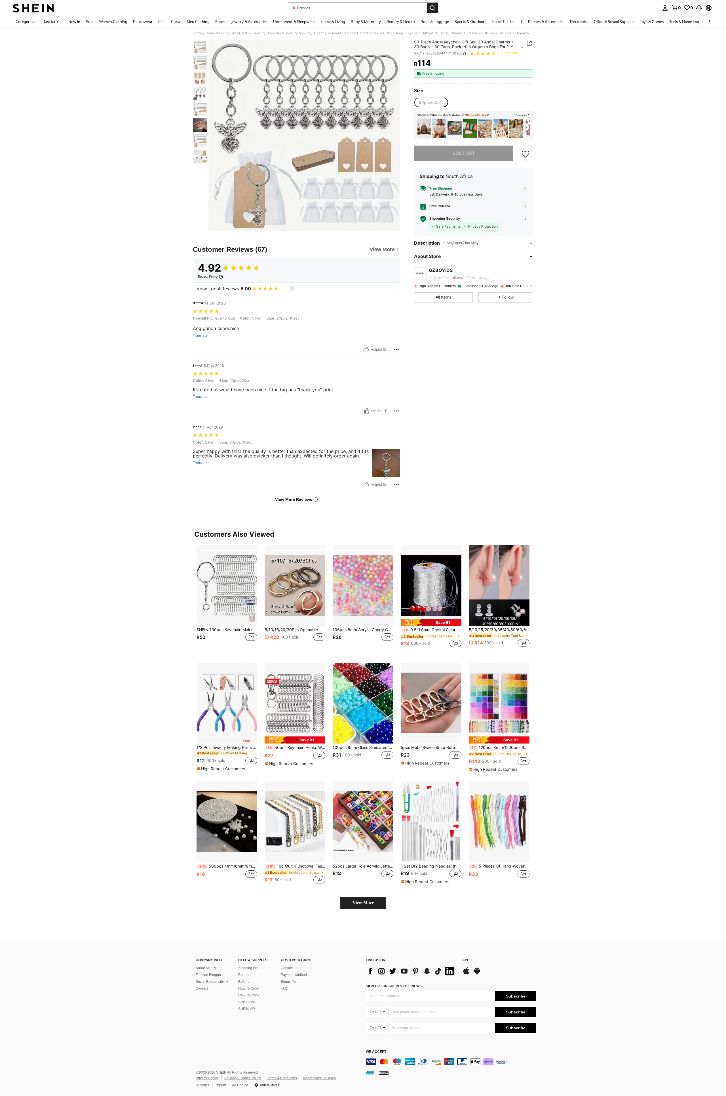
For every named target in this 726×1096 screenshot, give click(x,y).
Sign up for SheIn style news (394, 986)
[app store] (466, 974)
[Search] (432, 8)
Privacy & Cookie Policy (242, 1078)
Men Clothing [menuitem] (198, 21)
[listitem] (424, 128)
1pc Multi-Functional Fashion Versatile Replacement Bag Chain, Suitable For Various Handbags (295, 866)
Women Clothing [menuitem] (113, 21)
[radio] (431, 102)
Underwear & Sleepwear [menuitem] (294, 21)
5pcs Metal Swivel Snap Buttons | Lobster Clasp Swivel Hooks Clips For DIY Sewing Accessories (431, 747)
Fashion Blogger (208, 975)
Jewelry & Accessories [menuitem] (249, 21)
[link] (676, 7)
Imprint (221, 1085)
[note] (431, 622)
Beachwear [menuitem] (143, 21)
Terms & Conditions (282, 1078)
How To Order (248, 988)
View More (363, 902)
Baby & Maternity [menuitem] (366, 21)
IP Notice (203, 1085)
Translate (200, 335)
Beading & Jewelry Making (289, 33)
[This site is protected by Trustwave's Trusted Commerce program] (370, 1073)
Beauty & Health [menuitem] (401, 21)
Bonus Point (290, 982)
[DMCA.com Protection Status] (384, 1073)
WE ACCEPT (376, 1052)
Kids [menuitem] (161, 21)
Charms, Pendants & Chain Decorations (345, 33)
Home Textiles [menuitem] (503, 21)
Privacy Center (207, 1078)
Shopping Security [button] (444, 219)
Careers (202, 988)
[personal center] (665, 8)
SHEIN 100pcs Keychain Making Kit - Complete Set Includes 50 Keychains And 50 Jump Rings (227, 629)
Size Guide (246, 1002)
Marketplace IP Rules (319, 1078)
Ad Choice (240, 1085)
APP (465, 960)
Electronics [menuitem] (579, 21)
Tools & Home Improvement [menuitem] (692, 21)
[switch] (290, 288)
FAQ (284, 988)
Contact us (289, 968)
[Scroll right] (710, 21)
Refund (244, 982)
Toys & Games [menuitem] (652, 21)
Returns (244, 975)
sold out (464, 153)
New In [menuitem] (74, 21)
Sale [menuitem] (89, 21)
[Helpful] (366, 349)
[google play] (477, 974)
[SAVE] (525, 153)
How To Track (248, 995)
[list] (411, 971)
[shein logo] (33, 8)
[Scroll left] (703, 21)
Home (197, 33)
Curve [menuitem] (176, 21)
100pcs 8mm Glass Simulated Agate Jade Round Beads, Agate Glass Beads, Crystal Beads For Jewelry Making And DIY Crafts (363, 747)
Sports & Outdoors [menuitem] (470, 21)
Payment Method (294, 975)
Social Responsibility (212, 982)
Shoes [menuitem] (220, 21)
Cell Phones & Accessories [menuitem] (542, 21)
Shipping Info (248, 968)
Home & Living (217, 33)
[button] (699, 8)
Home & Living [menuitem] (333, 21)
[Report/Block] (396, 349)
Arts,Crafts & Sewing (248, 33)
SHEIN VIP (246, 1009)
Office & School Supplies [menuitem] (614, 21)
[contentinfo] (451, 1061)
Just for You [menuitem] (53, 21)
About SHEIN (206, 968)
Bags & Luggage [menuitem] (435, 21)
